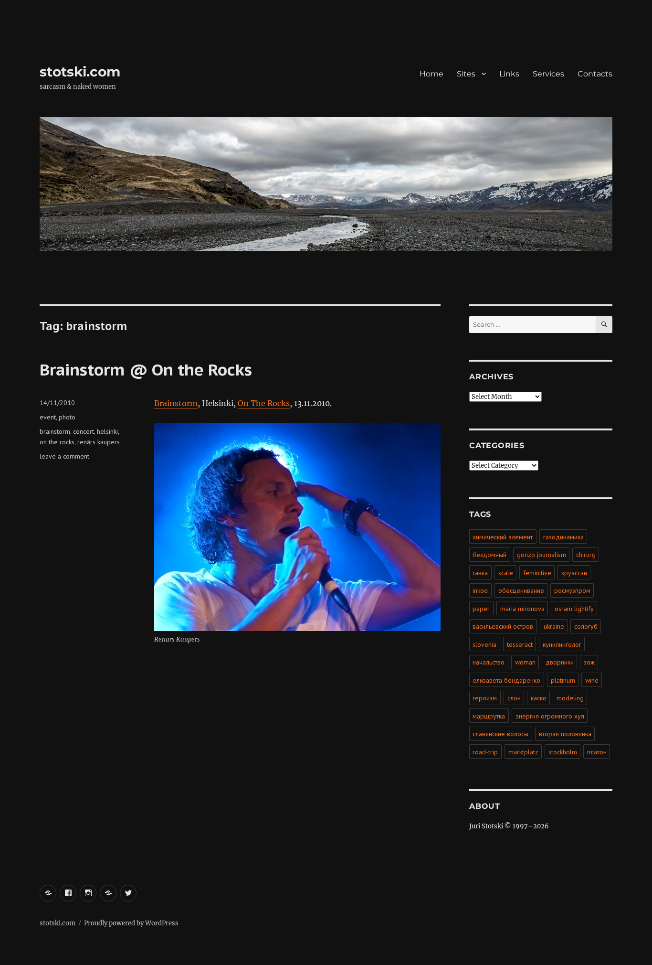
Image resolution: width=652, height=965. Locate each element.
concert (83, 431)
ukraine (554, 626)
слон (514, 698)
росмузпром (572, 590)
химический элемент (503, 537)
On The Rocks (264, 403)
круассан (574, 572)
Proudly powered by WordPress (131, 923)
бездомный (489, 554)
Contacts (595, 73)
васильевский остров (503, 626)
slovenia (484, 644)
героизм (485, 698)
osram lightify (574, 608)
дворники (560, 662)
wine (592, 680)
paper (481, 608)
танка (480, 572)
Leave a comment (64, 456)
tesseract (520, 644)
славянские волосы (500, 733)
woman (525, 662)
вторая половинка (565, 733)
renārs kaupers (98, 442)
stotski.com (80, 72)
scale (505, 572)
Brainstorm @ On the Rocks (146, 369)
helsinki (107, 431)
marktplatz (523, 752)
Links (509, 73)
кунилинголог (562, 644)
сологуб (586, 626)
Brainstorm (176, 403)
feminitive (537, 572)
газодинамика (563, 537)
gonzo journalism (541, 554)
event (48, 417)
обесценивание (521, 590)
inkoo (480, 590)
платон (597, 752)
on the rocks (57, 442)
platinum (563, 680)
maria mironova (522, 608)
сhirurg (586, 554)
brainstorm (55, 431)
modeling (570, 698)
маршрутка (489, 716)
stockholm (562, 752)
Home (431, 73)
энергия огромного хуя (549, 716)
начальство (489, 662)
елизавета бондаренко (506, 680)
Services (548, 73)
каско (539, 698)
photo (67, 417)
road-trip (485, 752)
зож (589, 662)
